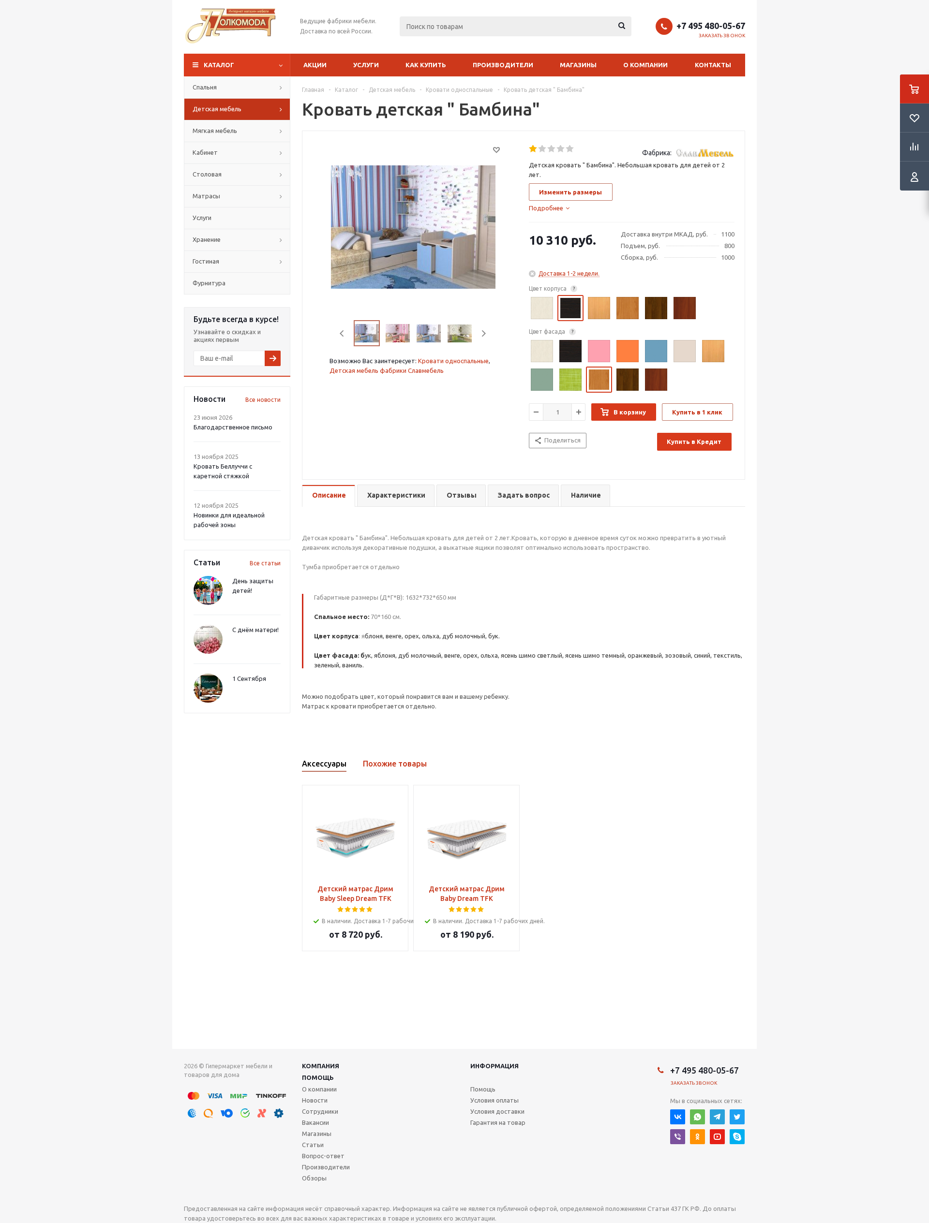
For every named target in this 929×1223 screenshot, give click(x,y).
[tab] (549, 208)
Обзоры (314, 1178)
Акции (315, 64)
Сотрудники (320, 1111)
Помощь (318, 1077)
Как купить (425, 64)
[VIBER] (677, 1136)
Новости (315, 1100)
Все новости (263, 400)
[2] (542, 149)
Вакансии (315, 1122)
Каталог (219, 64)
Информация (494, 1065)
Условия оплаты (494, 1100)
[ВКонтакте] (677, 1116)
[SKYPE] (737, 1136)
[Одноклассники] (697, 1136)
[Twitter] (737, 1116)
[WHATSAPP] (697, 1116)
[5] (570, 149)
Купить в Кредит (694, 441)
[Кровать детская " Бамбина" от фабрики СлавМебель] (413, 226)
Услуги (366, 64)
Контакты (713, 64)
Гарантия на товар (497, 1122)
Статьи (313, 1144)
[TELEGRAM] (717, 1116)
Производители (503, 64)
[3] (551, 149)
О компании (645, 64)
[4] (561, 149)
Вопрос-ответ (323, 1155)
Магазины (578, 64)
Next (484, 333)
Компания (320, 1065)
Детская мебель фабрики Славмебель (387, 370)
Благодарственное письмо (233, 427)
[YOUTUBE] (717, 1136)
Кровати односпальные (453, 360)
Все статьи (265, 563)
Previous (342, 333)
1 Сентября (249, 678)
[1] (533, 149)
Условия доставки (497, 1111)
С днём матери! (255, 629)
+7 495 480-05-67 (710, 25)
